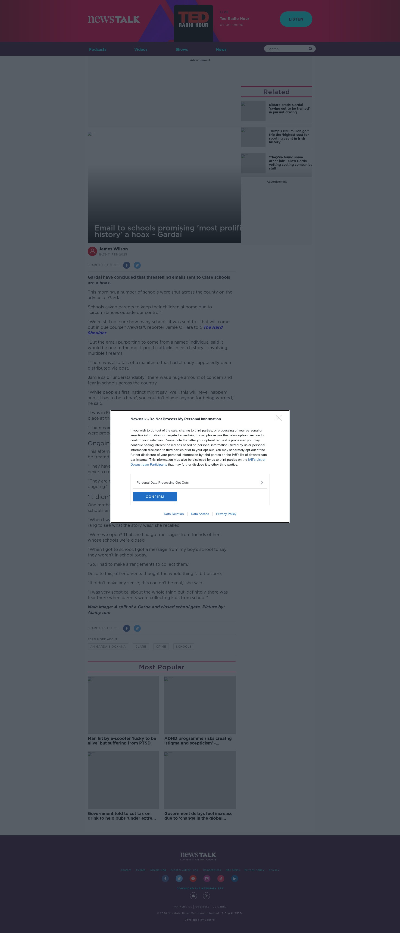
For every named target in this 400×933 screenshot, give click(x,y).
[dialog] (200, 466)
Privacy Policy (226, 514)
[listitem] (200, 482)
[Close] (280, 419)
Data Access (200, 514)
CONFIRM (155, 496)
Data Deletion (174, 514)
